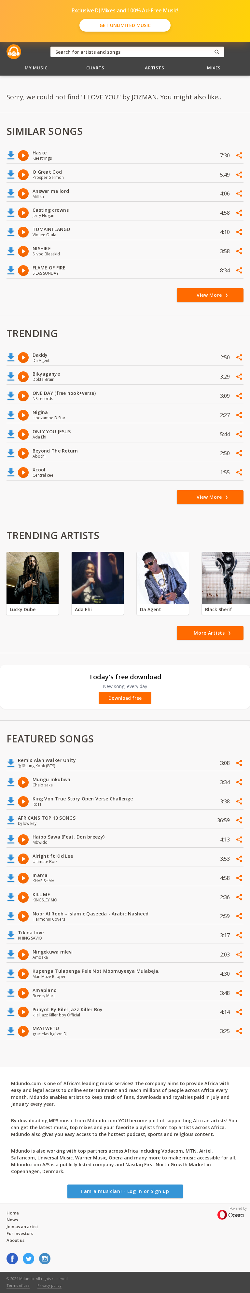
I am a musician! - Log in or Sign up (125, 1191)
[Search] (217, 52)
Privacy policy (49, 1285)
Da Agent (150, 609)
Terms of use (18, 1285)
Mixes (214, 68)
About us (15, 1240)
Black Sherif (218, 609)
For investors (20, 1233)
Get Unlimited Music (125, 25)
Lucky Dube (22, 609)
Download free (125, 698)
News (12, 1220)
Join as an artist (22, 1226)
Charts (95, 68)
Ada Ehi (83, 609)
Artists (154, 68)
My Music (36, 68)
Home (13, 1213)
